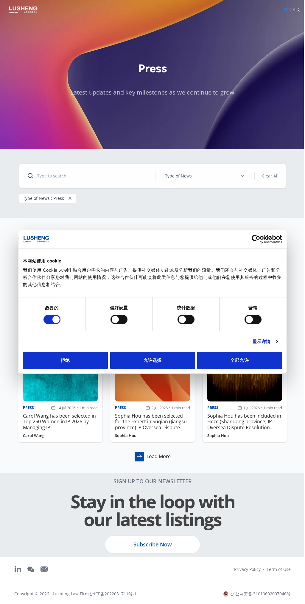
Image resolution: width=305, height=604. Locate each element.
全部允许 (239, 360)
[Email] (44, 569)
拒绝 (65, 360)
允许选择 (152, 360)
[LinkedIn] (17, 569)
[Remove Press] (70, 198)
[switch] (119, 319)
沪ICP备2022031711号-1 (113, 594)
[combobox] (205, 176)
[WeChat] (31, 569)
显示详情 (261, 341)
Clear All (270, 176)
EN (286, 9)
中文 (296, 9)
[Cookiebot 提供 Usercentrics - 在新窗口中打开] (256, 239)
